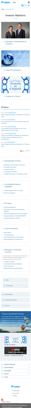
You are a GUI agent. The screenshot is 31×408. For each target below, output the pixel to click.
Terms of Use (16, 393)
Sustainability (7, 370)
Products (6, 373)
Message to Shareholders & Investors (14, 165)
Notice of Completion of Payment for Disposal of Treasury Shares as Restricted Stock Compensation (14, 137)
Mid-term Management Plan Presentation (15, 213)
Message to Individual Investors (13, 251)
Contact (6, 377)
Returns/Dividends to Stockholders (14, 237)
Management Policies (13, 161)
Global (29, 2)
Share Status (7, 232)
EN (22, 5)
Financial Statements (10, 207)
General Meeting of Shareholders (13, 239)
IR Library (8, 203)
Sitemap (15, 396)
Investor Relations (8, 367)
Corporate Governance (10, 171)
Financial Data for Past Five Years (13, 190)
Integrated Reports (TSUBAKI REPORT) (15, 216)
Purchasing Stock (9, 235)
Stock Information (11, 228)
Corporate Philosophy (10, 167)
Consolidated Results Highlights (13, 185)
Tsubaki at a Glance (9, 261)
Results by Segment (9, 193)
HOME (2, 9)
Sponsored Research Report (12, 218)
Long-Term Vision (9, 169)
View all (28, 150)
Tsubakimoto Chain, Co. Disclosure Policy (15, 174)
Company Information (9, 364)
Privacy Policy (16, 390)
